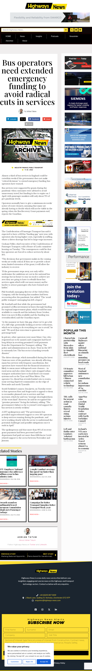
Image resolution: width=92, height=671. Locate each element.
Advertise (9, 41)
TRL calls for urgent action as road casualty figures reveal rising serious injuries (69, 407)
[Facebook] (80, 30)
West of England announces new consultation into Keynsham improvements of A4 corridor (85, 379)
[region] (29, 655)
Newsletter (74, 36)
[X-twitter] (72, 30)
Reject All (29, 662)
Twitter (33, 544)
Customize (15, 662)
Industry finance (21, 167)
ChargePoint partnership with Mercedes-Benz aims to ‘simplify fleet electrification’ (70, 346)
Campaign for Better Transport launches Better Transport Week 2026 (42, 505)
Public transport (36, 167)
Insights (39, 36)
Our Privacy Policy (57, 663)
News (22, 36)
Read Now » (34, 481)
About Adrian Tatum (27, 540)
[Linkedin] (76, 30)
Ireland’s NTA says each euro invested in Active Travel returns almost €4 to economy (83, 439)
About (24, 41)
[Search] (66, 30)
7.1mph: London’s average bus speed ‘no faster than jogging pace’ (42, 471)
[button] (12, 119)
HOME (8, 36)
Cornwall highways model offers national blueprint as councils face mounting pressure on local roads (84, 350)
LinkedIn (43, 544)
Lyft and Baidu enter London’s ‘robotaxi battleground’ (70, 434)
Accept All (44, 662)
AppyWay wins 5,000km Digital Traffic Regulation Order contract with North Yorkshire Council (83, 408)
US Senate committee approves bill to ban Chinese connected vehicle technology (69, 377)
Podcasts (54, 36)
